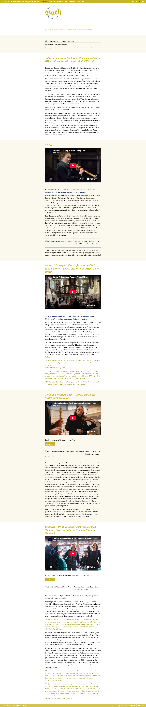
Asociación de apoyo (55, 1)
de (133, 1)
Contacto (80, 1)
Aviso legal (6, 705)
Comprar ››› (50, 444)
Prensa (72, 1)
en (136, 1)
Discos (44, 1)
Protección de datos (19, 705)
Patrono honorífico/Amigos (21, 1)
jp (143, 1)
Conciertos (36, 1)
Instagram (123, 705)
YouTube (140, 705)
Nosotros (5, 1)
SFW (67, 1)
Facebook (132, 705)
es (139, 1)
